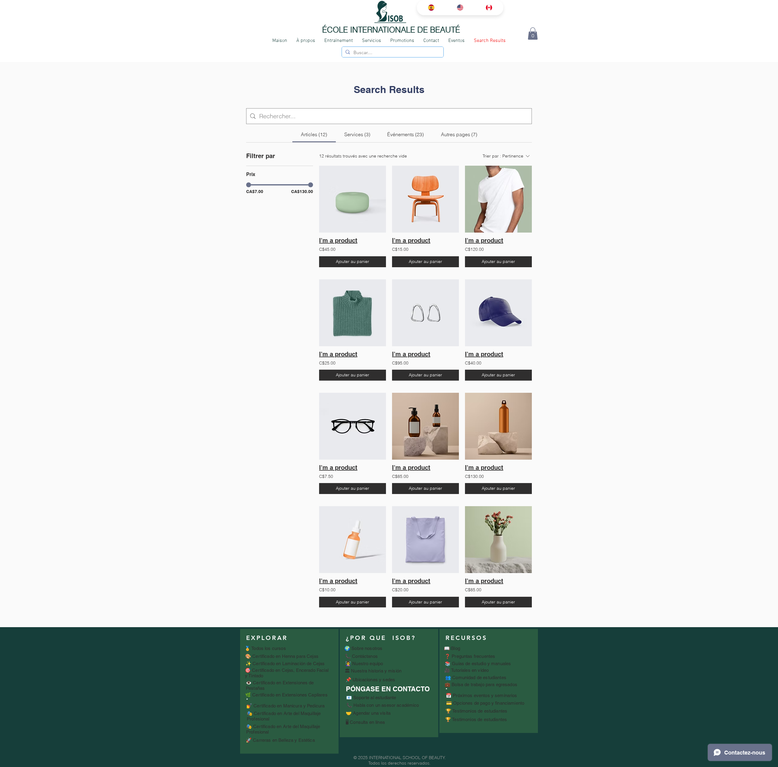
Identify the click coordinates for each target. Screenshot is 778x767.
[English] (460, 7)
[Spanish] (431, 7)
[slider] (248, 184)
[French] (488, 7)
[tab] (314, 134)
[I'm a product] (352, 199)
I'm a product (338, 240)
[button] (533, 33)
